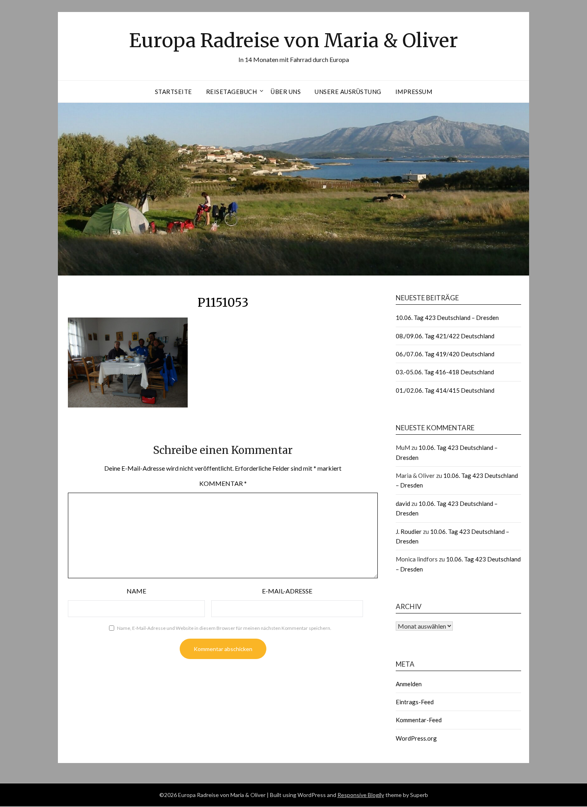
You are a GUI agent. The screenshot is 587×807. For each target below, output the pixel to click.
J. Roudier (409, 531)
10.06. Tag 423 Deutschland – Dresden (447, 317)
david (403, 503)
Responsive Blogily (360, 794)
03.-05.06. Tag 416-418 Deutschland (445, 372)
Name (136, 591)
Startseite (173, 91)
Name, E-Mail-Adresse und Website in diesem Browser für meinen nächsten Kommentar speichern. (224, 628)
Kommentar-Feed (419, 719)
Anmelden (409, 683)
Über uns (286, 91)
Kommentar (223, 483)
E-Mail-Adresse (287, 591)
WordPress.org (416, 738)
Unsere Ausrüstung (348, 91)
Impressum (413, 91)
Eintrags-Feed (415, 701)
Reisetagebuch (231, 91)
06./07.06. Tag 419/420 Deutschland (445, 354)
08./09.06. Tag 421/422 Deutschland (445, 336)
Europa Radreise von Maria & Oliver (293, 40)
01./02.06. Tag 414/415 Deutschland (445, 390)
